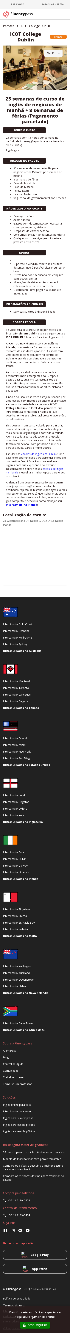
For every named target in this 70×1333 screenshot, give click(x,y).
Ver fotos (53, 53)
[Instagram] (12, 1231)
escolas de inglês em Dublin (38, 454)
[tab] (17, 4)
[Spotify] (20, 1231)
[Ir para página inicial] (19, 14)
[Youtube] (27, 1231)
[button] (58, 37)
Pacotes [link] (8, 26)
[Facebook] (6, 1231)
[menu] (62, 14)
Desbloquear (37, 1325)
